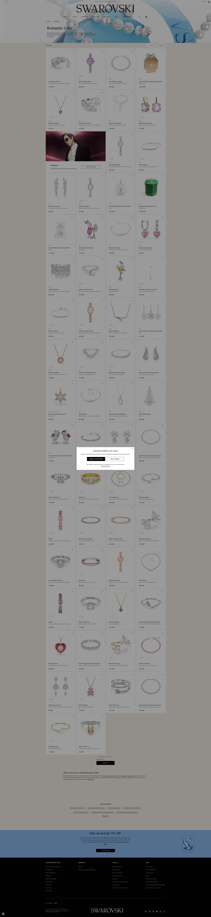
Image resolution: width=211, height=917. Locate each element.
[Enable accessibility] (3, 913)
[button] (132, 448)
